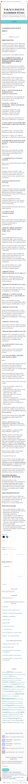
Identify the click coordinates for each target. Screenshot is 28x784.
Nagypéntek (14, 549)
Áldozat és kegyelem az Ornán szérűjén (12, 632)
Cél (2, 676)
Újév (18, 722)
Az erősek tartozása (7, 629)
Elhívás (11, 676)
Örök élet (9, 722)
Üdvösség (22, 722)
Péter (23, 707)
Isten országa (17, 689)
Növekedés (10, 707)
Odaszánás (15, 707)
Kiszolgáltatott (9, 549)
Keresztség (10, 696)
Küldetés (4, 701)
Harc (7, 684)
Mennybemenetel (17, 703)
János (11, 547)
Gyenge (19, 680)
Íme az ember (5, 554)
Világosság (4, 718)
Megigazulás (4, 703)
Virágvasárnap (12, 718)
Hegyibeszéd (16, 684)
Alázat (16, 672)
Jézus (10, 691)
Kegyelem (5, 696)
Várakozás (4, 720)
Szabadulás (23, 709)
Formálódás (9, 680)
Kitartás (17, 696)
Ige (24, 687)
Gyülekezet (12, 682)
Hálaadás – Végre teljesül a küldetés (11, 635)
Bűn (21, 674)
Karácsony (19, 694)
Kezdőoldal (5, 606)
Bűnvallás (24, 674)
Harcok (10, 684)
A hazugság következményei (17, 736)
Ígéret (11, 720)
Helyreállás (22, 684)
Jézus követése (17, 691)
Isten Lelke (11, 689)
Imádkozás (5, 689)
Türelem (13, 716)
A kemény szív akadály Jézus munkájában (12, 613)
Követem (5, 769)
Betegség (4, 674)
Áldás (9, 720)
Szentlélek (5, 712)
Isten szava (22, 689)
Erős (17, 678)
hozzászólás (19, 576)
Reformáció (11, 709)
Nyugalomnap (4, 707)
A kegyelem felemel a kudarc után (10, 644)
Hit (3, 687)
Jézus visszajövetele (9, 694)
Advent (10, 672)
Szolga (15, 712)
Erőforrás (14, 678)
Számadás (4, 714)
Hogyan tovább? (6, 623)
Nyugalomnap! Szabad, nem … (17, 748)
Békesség (18, 674)
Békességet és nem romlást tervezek (11, 610)
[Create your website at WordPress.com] (14, 1)
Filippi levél (21, 678)
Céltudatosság (6, 676)
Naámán (16, 705)
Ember (15, 676)
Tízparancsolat (6, 716)
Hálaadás (8, 686)
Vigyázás (21, 716)
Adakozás (4, 672)
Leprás (16, 701)
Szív (7, 714)
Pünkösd (5, 709)
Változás (19, 718)
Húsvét (20, 687)
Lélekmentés (19, 701)
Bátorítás (14, 674)
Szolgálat (20, 712)
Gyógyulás (5, 682)
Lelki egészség (11, 701)
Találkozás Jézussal (13, 714)
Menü (15, 21)
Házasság (15, 686)
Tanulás (21, 714)
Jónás (14, 694)
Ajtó (14, 672)
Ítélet (14, 720)
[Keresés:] (14, 584)
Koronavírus (8, 698)
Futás (13, 680)
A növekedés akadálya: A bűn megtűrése (12, 655)
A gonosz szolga (6, 619)
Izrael (3, 691)
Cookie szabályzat (12, 778)
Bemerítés (20, 672)
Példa (19, 707)
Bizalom (9, 674)
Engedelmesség (6, 678)
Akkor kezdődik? (19, 752)
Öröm (15, 722)
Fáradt (16, 680)
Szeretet (11, 712)
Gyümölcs (4, 684)
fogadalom (4, 680)
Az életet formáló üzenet (8, 626)
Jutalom (6, 691)
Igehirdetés (8, 547)
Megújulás (10, 703)
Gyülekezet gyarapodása (20, 682)
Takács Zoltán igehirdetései (14, 11)
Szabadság (18, 709)
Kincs (14, 696)
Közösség (21, 699)
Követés (16, 699)
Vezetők (17, 716)
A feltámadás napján (21, 554)
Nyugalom (20, 705)
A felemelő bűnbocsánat (8, 647)
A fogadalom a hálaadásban (9, 616)
